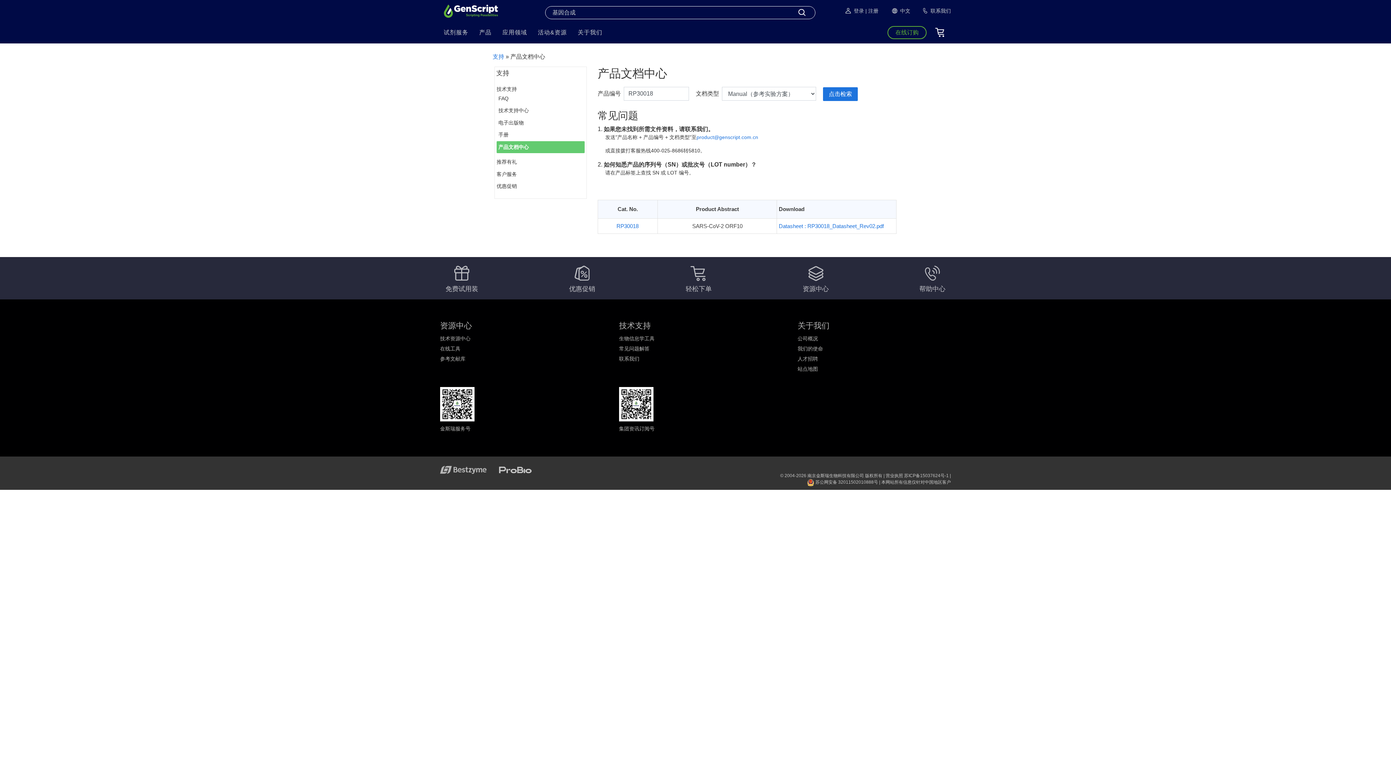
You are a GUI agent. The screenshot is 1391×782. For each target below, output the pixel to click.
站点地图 (808, 369)
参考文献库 (452, 359)
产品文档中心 (513, 147)
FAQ (503, 98)
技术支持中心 (513, 110)
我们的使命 (810, 349)
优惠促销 (507, 186)
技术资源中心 (455, 338)
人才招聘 (808, 359)
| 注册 (871, 11)
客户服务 (507, 174)
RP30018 (628, 226)
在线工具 (450, 349)
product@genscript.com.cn (727, 137)
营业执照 (894, 475)
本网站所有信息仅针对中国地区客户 (916, 482)
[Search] (802, 12)
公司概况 (808, 338)
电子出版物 (511, 123)
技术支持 (507, 89)
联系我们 (629, 359)
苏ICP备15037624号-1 (926, 475)
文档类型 (707, 94)
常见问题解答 (634, 349)
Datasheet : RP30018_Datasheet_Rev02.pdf (831, 226)
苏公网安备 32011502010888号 (846, 482)
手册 (503, 135)
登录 (859, 11)
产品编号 (609, 94)
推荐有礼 (507, 162)
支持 (498, 57)
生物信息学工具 (637, 338)
